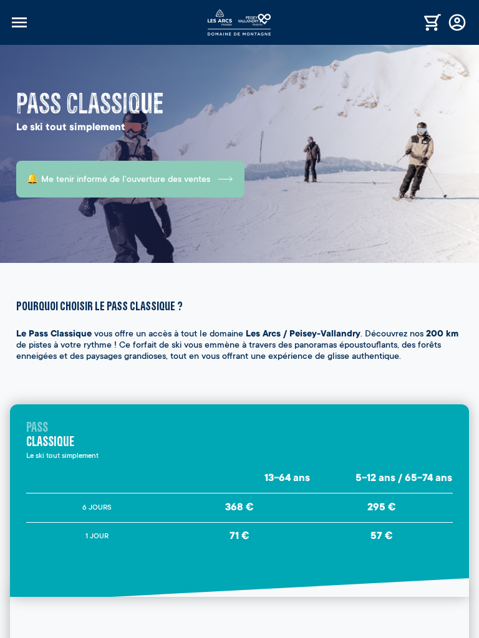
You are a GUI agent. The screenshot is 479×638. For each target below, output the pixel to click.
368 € (239, 507)
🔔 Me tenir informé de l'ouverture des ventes (118, 180)
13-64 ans (287, 478)
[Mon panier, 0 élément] (432, 22)
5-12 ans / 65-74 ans (404, 478)
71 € (239, 536)
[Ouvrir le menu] (108, 22)
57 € (381, 536)
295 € (381, 507)
